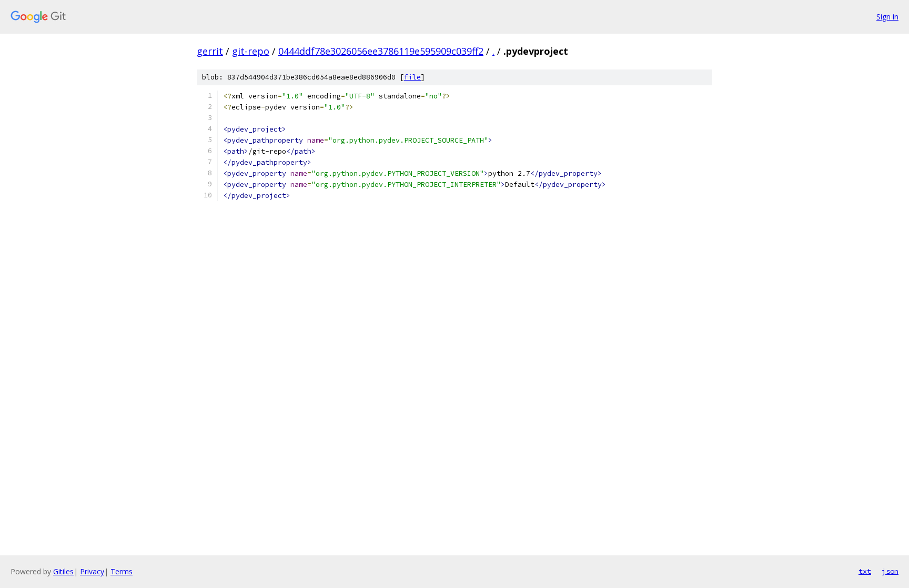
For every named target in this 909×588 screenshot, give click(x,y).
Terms (121, 571)
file (412, 77)
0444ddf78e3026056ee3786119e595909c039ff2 (380, 51)
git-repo (250, 51)
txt (864, 571)
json (890, 571)
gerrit (210, 51)
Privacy (92, 571)
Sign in (887, 17)
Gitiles (63, 571)
